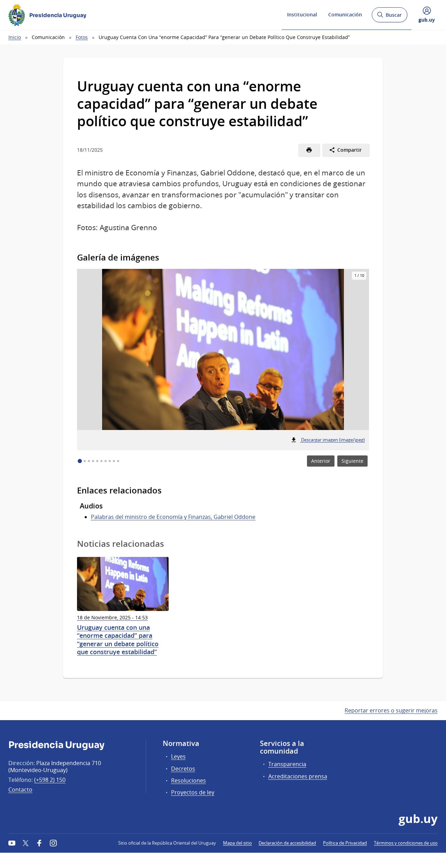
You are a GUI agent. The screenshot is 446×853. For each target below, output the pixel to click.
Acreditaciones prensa (297, 776)
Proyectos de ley (192, 792)
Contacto (20, 789)
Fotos (82, 37)
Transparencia (287, 764)
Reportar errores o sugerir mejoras (391, 710)
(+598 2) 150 (50, 780)
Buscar (389, 17)
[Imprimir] (309, 150)
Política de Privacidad (345, 843)
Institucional (302, 14)
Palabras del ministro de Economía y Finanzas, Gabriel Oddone (173, 517)
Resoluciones (188, 780)
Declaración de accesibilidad (287, 843)
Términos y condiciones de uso (406, 843)
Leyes (178, 756)
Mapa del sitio (237, 843)
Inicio (14, 37)
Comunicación (345, 14)
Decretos (183, 768)
